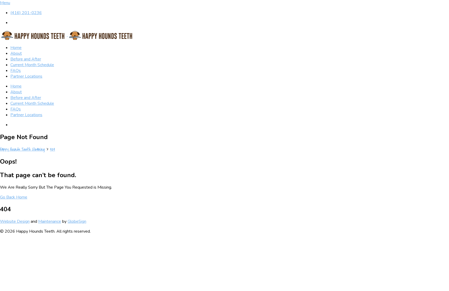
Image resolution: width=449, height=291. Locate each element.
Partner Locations (26, 76)
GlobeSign (77, 221)
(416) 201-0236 (26, 13)
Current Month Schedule (32, 65)
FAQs (15, 70)
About (16, 53)
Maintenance (49, 221)
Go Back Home (13, 197)
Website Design (15, 221)
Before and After (25, 59)
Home (16, 48)
